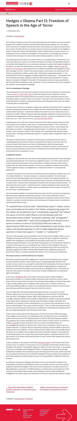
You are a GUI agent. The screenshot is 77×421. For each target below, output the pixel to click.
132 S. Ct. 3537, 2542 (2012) (23, 94)
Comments (29, 399)
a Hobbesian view (21, 277)
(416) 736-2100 (27, 415)
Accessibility (43, 413)
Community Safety (45, 410)
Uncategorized (19, 36)
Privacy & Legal (44, 411)
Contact (25, 413)
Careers (42, 415)
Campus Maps (27, 417)
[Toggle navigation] (7, 13)
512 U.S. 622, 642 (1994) (43, 118)
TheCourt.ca (10, 9)
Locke (14, 323)
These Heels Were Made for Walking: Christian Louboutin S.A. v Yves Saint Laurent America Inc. (21, 389)
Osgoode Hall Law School (63, 9)
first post (19, 69)
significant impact (44, 342)
